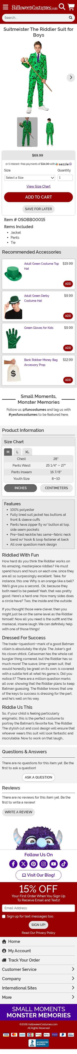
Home (14, 941)
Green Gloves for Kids (38, 327)
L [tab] (17, 452)
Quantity (64, 170)
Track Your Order (24, 960)
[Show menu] (5, 7)
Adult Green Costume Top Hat (41, 266)
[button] (71, 7)
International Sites (19, 988)
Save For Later (38, 209)
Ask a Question (38, 777)
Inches (21, 488)
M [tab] (8, 452)
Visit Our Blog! (40, 875)
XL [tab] (27, 452)
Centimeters (56, 488)
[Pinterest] (33, 864)
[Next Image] (71, 77)
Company (11, 978)
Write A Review (18, 812)
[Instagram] (43, 864)
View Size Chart (38, 186)
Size (7, 170)
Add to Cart (38, 197)
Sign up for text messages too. (30, 916)
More (7, 997)
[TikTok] (64, 864)
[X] (23, 864)
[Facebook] (13, 864)
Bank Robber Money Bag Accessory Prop (41, 362)
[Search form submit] (70, 18)
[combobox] (34, 18)
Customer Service (19, 969)
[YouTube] (53, 864)
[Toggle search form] (62, 7)
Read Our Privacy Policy (38, 933)
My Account (19, 950)
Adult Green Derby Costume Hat (36, 298)
